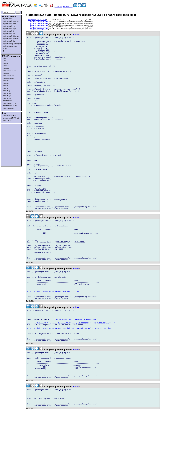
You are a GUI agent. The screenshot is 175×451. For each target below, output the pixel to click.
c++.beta (6, 66)
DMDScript (67, 7)
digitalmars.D (7, 19)
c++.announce (8, 61)
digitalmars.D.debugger (11, 36)
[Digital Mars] (35, 7)
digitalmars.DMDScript (11, 118)
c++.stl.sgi (7, 96)
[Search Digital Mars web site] (41, 7)
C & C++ (58, 7)
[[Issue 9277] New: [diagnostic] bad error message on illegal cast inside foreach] (80, 7)
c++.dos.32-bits (8, 78)
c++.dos (6, 73)
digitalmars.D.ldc (9, 26)
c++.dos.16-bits (8, 76)
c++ (4, 58)
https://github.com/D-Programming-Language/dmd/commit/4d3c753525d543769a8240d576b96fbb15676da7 (71, 323)
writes (76, 34)
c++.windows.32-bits (10, 106)
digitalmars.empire (9, 115)
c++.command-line (9, 71)
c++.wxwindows (8, 108)
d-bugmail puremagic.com (37, 20)
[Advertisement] (8, 129)
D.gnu (5, 49)
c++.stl (5, 88)
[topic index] (75, 7)
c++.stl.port (7, 93)
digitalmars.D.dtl (8, 31)
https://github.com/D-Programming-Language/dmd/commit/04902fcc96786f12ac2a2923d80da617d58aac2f (71, 328)
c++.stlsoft (7, 98)
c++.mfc (6, 83)
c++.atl (5, 63)
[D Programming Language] (51, 7)
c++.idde (6, 81)
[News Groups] (46, 7)
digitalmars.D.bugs (9, 29)
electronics (7, 120)
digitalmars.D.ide (9, 34)
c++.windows (7, 101)
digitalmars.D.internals (11, 39)
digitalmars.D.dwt (9, 41)
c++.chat (6, 68)
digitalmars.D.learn (9, 24)
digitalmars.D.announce (11, 21)
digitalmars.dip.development (11, 44)
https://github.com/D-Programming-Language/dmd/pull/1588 (53, 291)
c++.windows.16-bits (10, 103)
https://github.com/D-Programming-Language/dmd (74, 319)
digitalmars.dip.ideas (10, 46)
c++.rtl (5, 86)
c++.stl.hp (6, 91)
